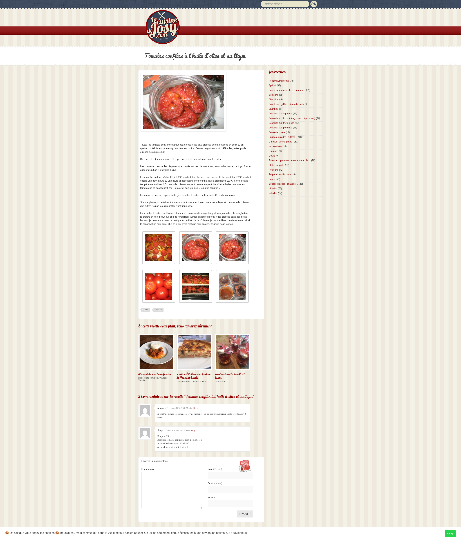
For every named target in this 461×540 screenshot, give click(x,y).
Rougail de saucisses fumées (154, 373)
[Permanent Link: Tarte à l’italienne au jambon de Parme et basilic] (195, 370)
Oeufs (272, 155)
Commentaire (148, 469)
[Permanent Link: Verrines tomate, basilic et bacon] (233, 370)
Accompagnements (279, 80)
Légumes (273, 151)
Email (215, 483)
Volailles (142, 380)
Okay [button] (450, 533)
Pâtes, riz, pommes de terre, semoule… (289, 160)
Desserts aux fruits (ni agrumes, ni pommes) (292, 118)
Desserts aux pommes (280, 127)
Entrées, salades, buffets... (195, 381)
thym (146, 310)
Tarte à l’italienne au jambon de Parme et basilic (193, 375)
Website (212, 497)
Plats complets (151, 378)
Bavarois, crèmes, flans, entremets (287, 90)
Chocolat (273, 99)
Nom (215, 469)
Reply (195, 408)
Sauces (273, 179)
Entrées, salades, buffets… (283, 137)
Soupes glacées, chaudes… (283, 183)
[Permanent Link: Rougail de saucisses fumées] (157, 370)
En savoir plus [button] (238, 532)
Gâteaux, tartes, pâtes (280, 141)
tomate (159, 310)
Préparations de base (280, 174)
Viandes (163, 378)
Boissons (273, 94)
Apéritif (223, 381)
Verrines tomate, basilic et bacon (230, 375)
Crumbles (274, 109)
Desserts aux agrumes (280, 113)
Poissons (273, 169)
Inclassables (275, 146)
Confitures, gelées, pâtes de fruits (286, 104)
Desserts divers (277, 132)
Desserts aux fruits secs (281, 123)
